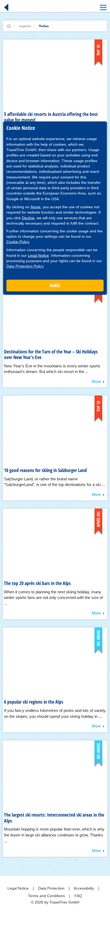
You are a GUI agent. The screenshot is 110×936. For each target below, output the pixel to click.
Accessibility (84, 888)
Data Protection (51, 888)
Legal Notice (38, 255)
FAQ (78, 896)
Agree (35, 207)
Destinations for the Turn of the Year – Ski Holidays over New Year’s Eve (51, 354)
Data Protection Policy (25, 266)
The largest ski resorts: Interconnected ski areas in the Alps (54, 817)
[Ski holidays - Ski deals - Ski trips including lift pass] (9, 25)
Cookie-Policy (17, 242)
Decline (28, 218)
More (96, 381)
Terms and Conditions (47, 896)
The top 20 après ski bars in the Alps (37, 583)
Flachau (44, 26)
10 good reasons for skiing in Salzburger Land (45, 470)
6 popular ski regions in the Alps (33, 702)
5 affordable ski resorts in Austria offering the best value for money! (51, 117)
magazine (25, 26)
